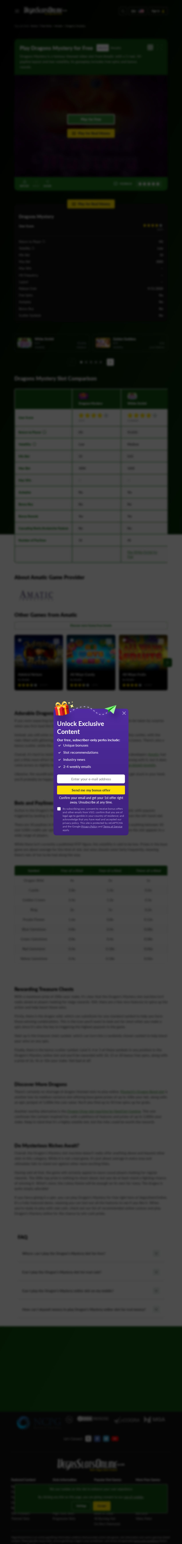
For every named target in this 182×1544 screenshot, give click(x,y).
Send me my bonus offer (91, 790)
